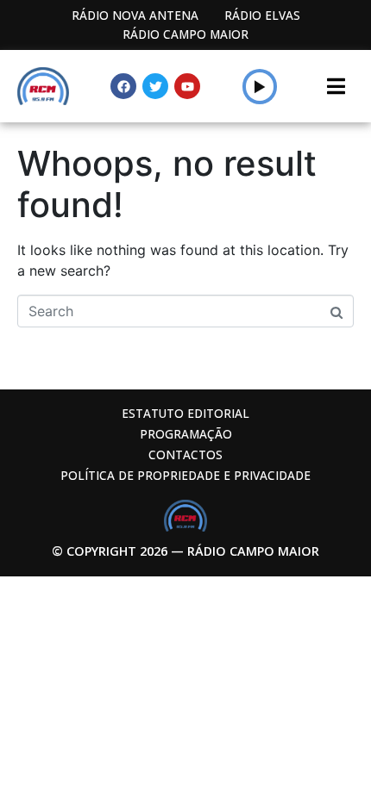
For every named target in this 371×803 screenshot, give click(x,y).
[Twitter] (155, 86)
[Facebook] (123, 86)
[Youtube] (187, 86)
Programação (186, 434)
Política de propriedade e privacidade (185, 475)
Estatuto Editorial (185, 413)
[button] (260, 86)
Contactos (185, 454)
